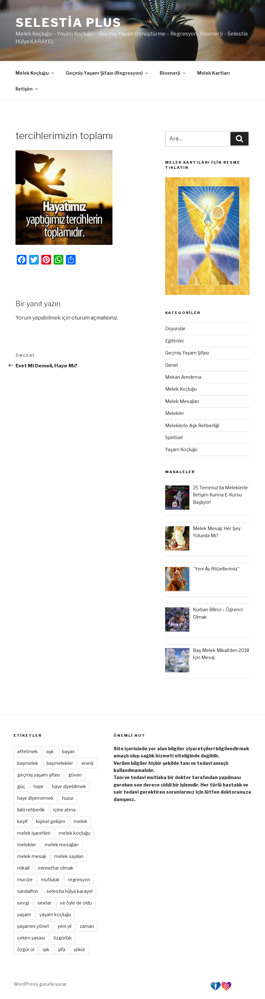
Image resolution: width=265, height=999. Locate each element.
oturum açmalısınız (94, 318)
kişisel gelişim (50, 821)
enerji (87, 763)
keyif (22, 821)
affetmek (27, 751)
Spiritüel (174, 437)
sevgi (23, 903)
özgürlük (62, 937)
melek (80, 821)
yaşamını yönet (33, 926)
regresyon (79, 879)
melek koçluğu (74, 833)
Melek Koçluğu (32, 73)
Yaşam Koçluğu (181, 449)
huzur (68, 798)
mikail (23, 868)
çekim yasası (31, 937)
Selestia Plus (68, 23)
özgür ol (25, 949)
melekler (26, 844)
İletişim (24, 89)
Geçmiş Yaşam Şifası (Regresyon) (104, 73)
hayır (39, 786)
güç (21, 786)
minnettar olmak (55, 868)
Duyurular (175, 328)
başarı (68, 751)
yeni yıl (64, 926)
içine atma (64, 809)
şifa (61, 949)
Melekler (174, 413)
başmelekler (60, 763)
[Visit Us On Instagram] (226, 990)
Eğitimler (174, 340)
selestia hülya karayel (69, 891)
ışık (46, 949)
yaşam (24, 914)
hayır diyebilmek (69, 786)
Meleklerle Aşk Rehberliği (192, 425)
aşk (50, 751)
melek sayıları (68, 856)
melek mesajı (31, 856)
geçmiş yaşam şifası (38, 774)
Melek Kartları (213, 73)
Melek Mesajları (182, 401)
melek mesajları (62, 844)
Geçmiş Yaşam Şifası (187, 352)
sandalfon (27, 891)
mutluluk (50, 879)
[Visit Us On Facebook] (215, 990)
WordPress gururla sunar (40, 984)
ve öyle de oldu (76, 903)
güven (75, 774)
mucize (25, 879)
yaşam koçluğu (55, 914)
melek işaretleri (33, 833)
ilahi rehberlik (31, 809)
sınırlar (44, 903)
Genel (171, 365)
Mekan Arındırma (183, 377)
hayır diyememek (35, 798)
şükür (79, 949)
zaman (87, 926)
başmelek (27, 763)
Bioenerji (170, 73)
